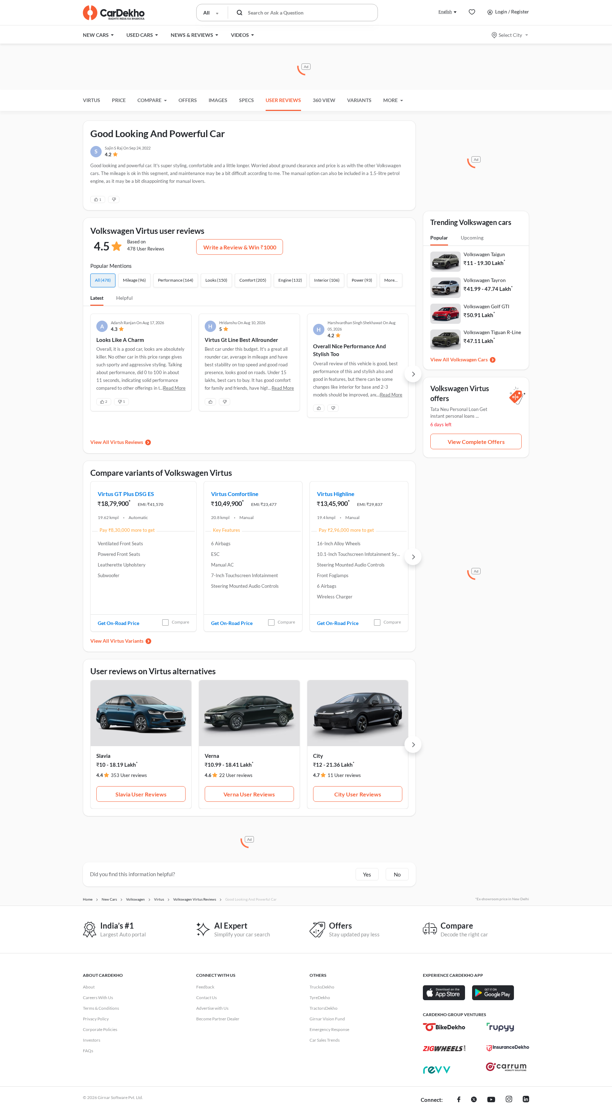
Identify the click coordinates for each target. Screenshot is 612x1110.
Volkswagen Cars (469, 359)
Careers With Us (98, 997)
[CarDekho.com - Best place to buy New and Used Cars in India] (113, 12)
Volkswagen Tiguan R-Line (492, 332)
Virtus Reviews (126, 442)
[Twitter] (474, 1100)
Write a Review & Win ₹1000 (239, 247)
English (445, 11)
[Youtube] (491, 1100)
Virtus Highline (336, 493)
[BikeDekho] (444, 1027)
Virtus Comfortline (235, 493)
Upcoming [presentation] (472, 238)
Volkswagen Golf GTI (486, 306)
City (318, 756)
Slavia (103, 756)
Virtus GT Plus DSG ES (126, 493)
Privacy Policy (96, 1018)
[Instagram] (509, 1100)
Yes (367, 874)
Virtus (91, 100)
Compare (180, 622)
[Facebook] (458, 1100)
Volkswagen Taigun (484, 254)
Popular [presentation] (439, 238)
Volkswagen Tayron (485, 280)
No (397, 874)
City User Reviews (357, 794)
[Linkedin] (526, 1100)
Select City (510, 35)
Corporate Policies (100, 1029)
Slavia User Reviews (140, 794)
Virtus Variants (126, 641)
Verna (212, 756)
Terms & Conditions (101, 1008)
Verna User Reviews (249, 794)
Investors (91, 1040)
